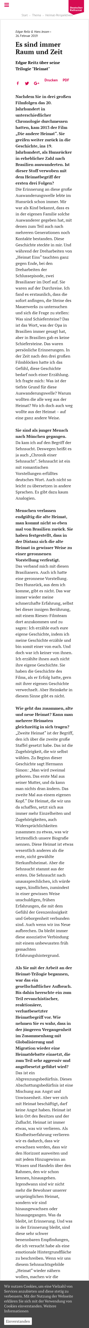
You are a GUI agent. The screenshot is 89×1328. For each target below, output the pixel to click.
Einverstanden (18, 1321)
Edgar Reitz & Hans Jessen (32, 32)
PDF (66, 80)
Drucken (51, 80)
